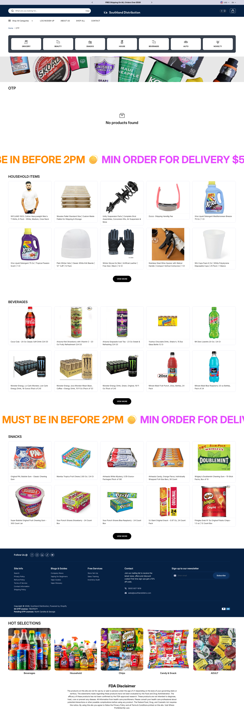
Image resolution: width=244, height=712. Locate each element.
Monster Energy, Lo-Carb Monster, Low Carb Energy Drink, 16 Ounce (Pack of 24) (29, 387)
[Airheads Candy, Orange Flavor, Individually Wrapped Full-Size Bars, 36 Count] (168, 457)
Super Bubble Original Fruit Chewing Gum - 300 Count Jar (28, 521)
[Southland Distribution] (122, 11)
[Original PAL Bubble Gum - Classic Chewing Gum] (30, 457)
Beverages (29, 673)
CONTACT (95, 21)
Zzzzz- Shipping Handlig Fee (161, 216)
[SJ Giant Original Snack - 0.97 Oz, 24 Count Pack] (168, 501)
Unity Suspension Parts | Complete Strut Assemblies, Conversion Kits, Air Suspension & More (122, 219)
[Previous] (92, 2)
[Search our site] (12, 11)
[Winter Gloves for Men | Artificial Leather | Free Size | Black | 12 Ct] (122, 244)
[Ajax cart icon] (233, 11)
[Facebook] (32, 555)
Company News (57, 573)
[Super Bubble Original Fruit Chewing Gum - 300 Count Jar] (30, 501)
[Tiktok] (47, 555)
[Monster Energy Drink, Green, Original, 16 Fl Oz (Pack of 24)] (122, 367)
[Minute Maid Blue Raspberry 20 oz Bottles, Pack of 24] (214, 367)
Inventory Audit (94, 580)
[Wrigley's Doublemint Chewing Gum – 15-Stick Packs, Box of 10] (214, 457)
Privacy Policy (19, 576)
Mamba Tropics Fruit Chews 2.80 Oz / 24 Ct (75, 476)
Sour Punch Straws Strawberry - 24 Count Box (74, 521)
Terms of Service (20, 583)
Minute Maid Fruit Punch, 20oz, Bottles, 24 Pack (166, 387)
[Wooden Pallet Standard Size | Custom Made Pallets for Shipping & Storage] (76, 197)
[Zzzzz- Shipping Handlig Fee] (168, 197)
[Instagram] (37, 555)
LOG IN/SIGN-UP (47, 21)
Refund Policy (19, 580)
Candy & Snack (168, 673)
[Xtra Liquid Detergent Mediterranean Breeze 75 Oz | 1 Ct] (214, 197)
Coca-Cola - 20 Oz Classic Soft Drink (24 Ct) (29, 342)
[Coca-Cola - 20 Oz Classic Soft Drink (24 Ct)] (30, 323)
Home (10, 28)
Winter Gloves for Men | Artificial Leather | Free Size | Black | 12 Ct (120, 264)
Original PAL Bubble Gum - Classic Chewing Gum (29, 477)
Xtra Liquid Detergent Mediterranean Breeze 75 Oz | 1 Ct (213, 217)
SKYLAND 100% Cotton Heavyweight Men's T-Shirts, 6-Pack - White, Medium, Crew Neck (30, 217)
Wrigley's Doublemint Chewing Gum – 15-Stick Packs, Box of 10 (214, 477)
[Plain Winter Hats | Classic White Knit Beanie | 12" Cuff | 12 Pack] (76, 244)
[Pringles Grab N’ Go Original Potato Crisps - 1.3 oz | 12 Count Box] (214, 501)
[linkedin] (42, 555)
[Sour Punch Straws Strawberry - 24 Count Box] (76, 501)
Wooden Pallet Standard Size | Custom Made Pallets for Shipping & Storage (75, 217)
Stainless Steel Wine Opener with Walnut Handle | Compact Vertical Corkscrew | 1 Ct (167, 264)
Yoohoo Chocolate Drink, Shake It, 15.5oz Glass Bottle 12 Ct (166, 343)
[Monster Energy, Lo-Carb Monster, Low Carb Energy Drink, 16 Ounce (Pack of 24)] (30, 367)
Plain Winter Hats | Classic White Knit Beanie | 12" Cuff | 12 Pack (76, 264)
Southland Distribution (39, 606)
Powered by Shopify (58, 606)
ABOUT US (65, 21)
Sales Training (93, 576)
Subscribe (221, 575)
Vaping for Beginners (59, 576)
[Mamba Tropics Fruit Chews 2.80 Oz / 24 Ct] (76, 457)
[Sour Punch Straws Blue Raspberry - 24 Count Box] (122, 501)
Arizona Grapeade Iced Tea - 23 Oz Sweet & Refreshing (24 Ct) (121, 343)
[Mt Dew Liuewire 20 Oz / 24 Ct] (214, 323)
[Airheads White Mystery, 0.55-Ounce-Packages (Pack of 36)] (122, 457)
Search (16, 573)
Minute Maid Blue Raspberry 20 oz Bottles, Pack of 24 (212, 387)
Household (76, 673)
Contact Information (21, 586)
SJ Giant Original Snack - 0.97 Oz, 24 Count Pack (167, 521)
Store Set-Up (93, 573)
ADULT (214, 673)
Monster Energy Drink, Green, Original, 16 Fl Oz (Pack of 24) (121, 387)
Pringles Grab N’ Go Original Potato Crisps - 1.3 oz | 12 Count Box (213, 521)
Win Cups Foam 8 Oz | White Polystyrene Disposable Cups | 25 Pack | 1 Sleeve (212, 264)
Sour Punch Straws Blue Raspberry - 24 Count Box (122, 521)
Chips (122, 673)
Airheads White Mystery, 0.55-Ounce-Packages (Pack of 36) (118, 477)
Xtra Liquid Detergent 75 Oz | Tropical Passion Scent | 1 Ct (30, 264)
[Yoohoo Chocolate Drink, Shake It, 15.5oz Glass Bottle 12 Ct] (168, 323)
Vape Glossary (56, 583)
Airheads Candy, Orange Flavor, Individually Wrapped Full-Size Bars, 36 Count (167, 477)
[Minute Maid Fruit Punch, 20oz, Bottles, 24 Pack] (168, 367)
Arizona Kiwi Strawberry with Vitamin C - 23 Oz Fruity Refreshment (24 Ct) (75, 343)
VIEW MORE (122, 279)
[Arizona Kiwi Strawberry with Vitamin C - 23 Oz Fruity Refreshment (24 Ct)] (76, 323)
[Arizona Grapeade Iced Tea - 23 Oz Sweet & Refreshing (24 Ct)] (122, 323)
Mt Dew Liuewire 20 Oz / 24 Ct (208, 342)
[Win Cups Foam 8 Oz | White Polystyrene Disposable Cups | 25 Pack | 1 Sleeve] (214, 244)
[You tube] (52, 555)
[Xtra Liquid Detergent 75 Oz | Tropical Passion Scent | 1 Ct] (30, 244)
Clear (87, 11)
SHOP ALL (80, 21)
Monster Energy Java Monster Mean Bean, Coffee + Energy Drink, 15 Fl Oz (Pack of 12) (75, 387)
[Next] (151, 2)
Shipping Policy (20, 590)
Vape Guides (56, 580)
